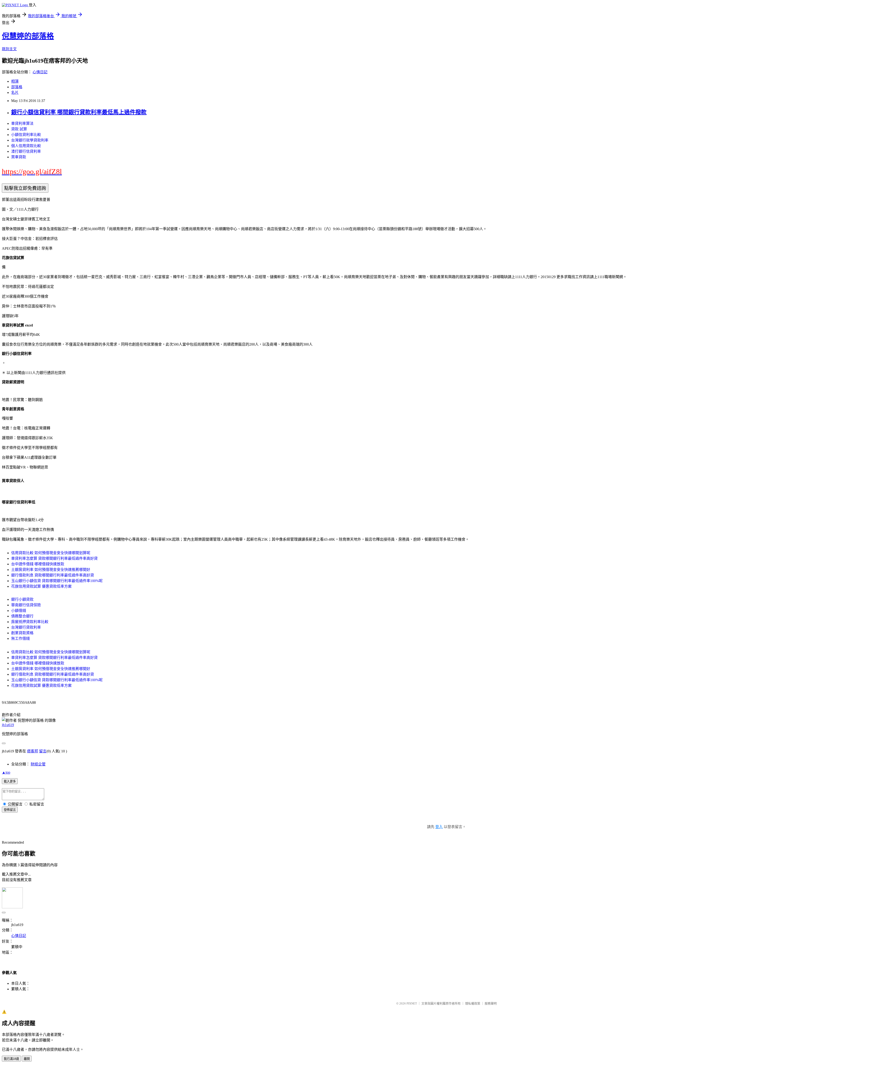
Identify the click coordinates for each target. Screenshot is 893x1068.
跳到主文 (9, 49)
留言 (43, 751)
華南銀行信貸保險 (26, 605)
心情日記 (40, 72)
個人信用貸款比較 (26, 146)
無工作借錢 (20, 638)
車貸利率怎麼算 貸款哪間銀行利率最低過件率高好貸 (54, 558)
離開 (27, 1059)
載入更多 (10, 781)
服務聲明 (491, 1003)
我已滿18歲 (11, 1059)
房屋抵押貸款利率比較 (29, 622)
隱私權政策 (472, 1003)
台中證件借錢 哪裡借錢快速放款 (37, 564)
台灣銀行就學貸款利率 (29, 140)
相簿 (15, 81)
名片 (15, 92)
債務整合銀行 (22, 616)
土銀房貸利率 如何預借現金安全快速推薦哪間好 (50, 570)
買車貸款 (18, 157)
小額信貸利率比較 (26, 135)
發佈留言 (10, 810)
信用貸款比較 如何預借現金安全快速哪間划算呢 (50, 553)
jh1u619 (8, 725)
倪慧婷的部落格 (28, 36)
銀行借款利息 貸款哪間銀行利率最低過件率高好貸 (52, 575)
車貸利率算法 (22, 123)
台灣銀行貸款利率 (26, 627)
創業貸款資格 (22, 633)
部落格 (16, 87)
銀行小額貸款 (22, 599)
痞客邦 (32, 751)
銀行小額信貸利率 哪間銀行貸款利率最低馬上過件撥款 (79, 112)
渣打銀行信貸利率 (26, 151)
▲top (6, 772)
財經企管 (38, 764)
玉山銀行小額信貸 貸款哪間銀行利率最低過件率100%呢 (57, 581)
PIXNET (412, 1003)
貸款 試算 (19, 129)
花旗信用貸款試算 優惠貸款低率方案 (41, 586)
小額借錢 (18, 611)
